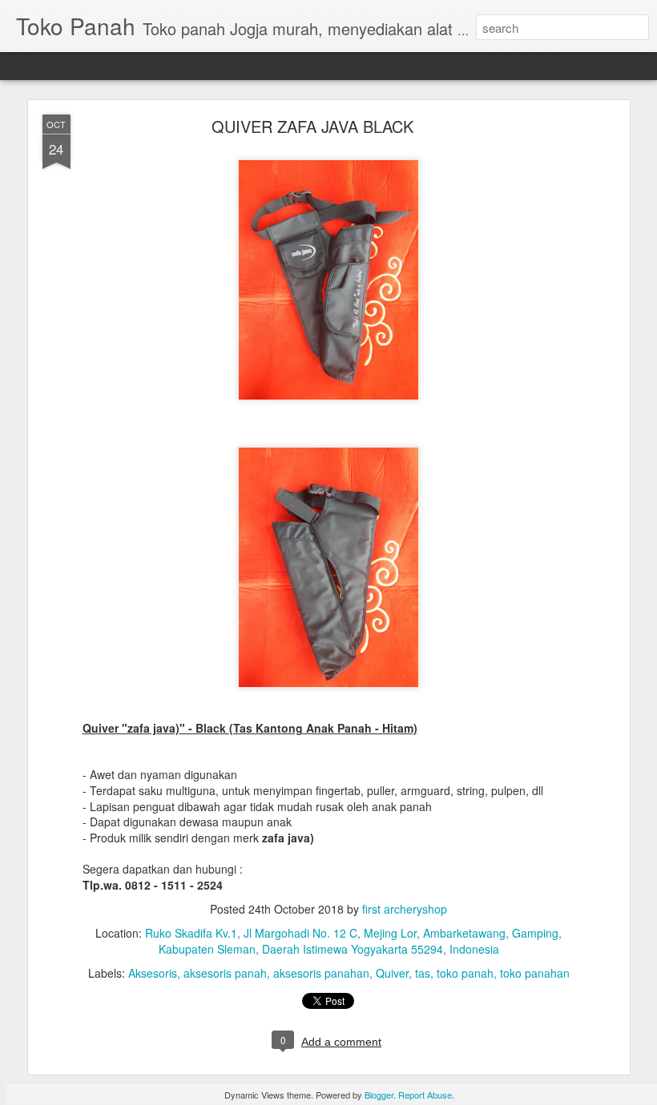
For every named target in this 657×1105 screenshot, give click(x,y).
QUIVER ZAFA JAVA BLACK (312, 126)
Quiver (392, 973)
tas (422, 973)
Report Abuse (425, 1094)
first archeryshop (404, 909)
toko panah (465, 973)
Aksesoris (152, 973)
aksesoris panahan (321, 973)
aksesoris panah (225, 973)
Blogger (379, 1094)
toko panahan (535, 973)
